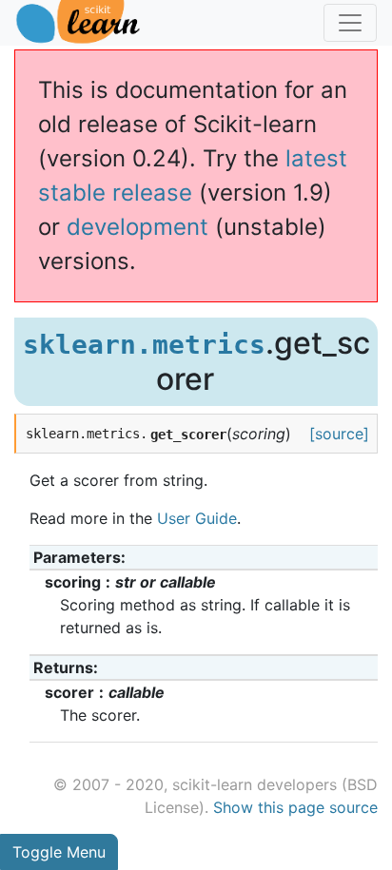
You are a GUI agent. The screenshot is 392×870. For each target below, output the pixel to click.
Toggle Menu (59, 851)
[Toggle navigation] (350, 23)
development (137, 227)
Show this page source (295, 807)
